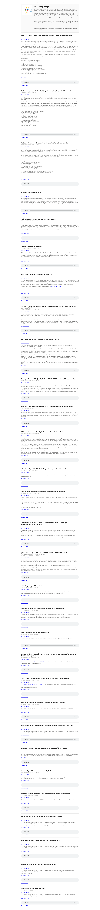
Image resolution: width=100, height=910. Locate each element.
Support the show (25, 77)
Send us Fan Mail (25, 39)
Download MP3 (24, 85)
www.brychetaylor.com (56, 286)
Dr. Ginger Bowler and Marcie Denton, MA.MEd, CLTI (32, 661)
